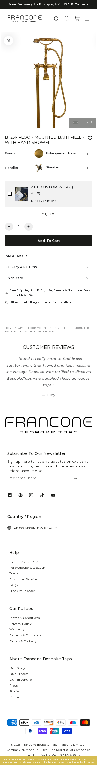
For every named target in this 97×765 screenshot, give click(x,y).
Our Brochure (20, 679)
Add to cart (49, 240)
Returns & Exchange (25, 635)
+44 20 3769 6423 (24, 562)
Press (13, 685)
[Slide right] (89, 123)
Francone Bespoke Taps (39, 744)
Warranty (17, 629)
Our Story (17, 668)
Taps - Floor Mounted (34, 328)
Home (9, 328)
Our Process (19, 674)
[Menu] (87, 19)
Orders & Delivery (23, 641)
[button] (56, 19)
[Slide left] (76, 123)
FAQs (13, 585)
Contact (15, 697)
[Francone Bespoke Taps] (24, 18)
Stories (14, 691)
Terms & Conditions (24, 618)
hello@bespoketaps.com (28, 568)
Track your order (22, 591)
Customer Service (23, 579)
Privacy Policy (20, 624)
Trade (13, 573)
